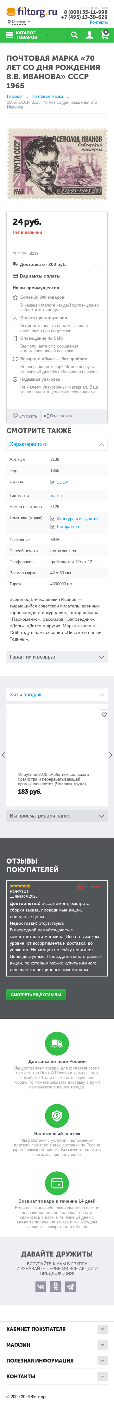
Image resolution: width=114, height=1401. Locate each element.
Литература (68, 526)
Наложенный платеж (57, 1133)
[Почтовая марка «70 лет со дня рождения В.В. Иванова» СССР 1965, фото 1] (57, 164)
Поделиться (61, 416)
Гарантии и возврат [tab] (33, 656)
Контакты (99, 22)
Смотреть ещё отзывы (36, 995)
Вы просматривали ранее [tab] (40, 815)
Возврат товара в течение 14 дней (57, 1201)
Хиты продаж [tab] (25, 694)
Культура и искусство (77, 518)
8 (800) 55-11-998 (86, 12)
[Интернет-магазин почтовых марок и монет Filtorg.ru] (31, 12)
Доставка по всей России (57, 1061)
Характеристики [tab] (29, 444)
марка (56, 495)
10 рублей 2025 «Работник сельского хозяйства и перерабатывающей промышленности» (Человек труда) (46, 779)
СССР (62, 482)
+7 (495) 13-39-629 (84, 17)
